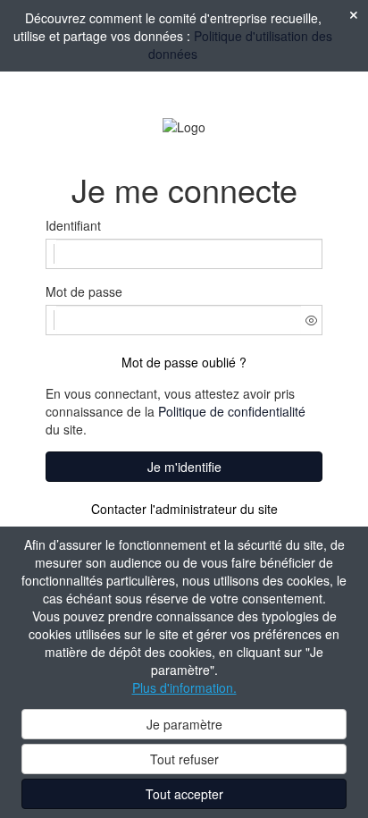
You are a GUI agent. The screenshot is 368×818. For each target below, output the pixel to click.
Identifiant (73, 225)
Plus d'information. (184, 687)
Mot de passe (84, 291)
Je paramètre (184, 724)
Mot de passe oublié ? (184, 362)
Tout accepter (184, 794)
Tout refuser (184, 759)
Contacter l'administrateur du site (184, 509)
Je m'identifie (184, 467)
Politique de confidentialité (231, 411)
